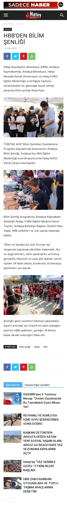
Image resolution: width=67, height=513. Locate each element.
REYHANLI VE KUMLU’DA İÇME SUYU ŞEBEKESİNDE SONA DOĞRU (41, 419)
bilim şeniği (24, 346)
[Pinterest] (23, 56)
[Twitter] (15, 56)
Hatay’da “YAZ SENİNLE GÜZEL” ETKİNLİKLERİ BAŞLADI (39, 466)
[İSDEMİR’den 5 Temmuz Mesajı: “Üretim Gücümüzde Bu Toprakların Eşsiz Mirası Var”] (12, 398)
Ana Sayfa (8, 23)
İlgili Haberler (13, 385)
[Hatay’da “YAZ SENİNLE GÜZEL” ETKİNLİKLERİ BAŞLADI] (12, 466)
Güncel (20, 23)
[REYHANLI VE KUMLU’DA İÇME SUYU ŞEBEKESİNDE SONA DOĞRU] (12, 419)
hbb (45, 346)
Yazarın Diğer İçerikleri (37, 385)
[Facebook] (7, 56)
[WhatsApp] (31, 56)
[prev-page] (6, 500)
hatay (37, 346)
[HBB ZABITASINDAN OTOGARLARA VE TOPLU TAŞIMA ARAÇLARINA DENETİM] (12, 483)
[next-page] (11, 500)
